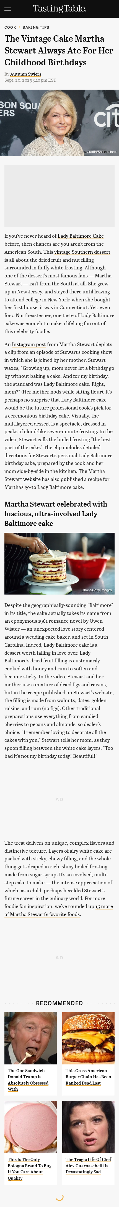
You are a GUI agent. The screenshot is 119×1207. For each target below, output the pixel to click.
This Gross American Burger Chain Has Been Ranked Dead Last (88, 1077)
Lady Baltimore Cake (81, 235)
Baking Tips (36, 27)
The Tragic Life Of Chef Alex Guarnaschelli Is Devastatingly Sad (88, 1165)
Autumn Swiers (25, 74)
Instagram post (29, 344)
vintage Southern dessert (82, 251)
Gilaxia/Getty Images (96, 590)
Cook (10, 27)
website (32, 478)
